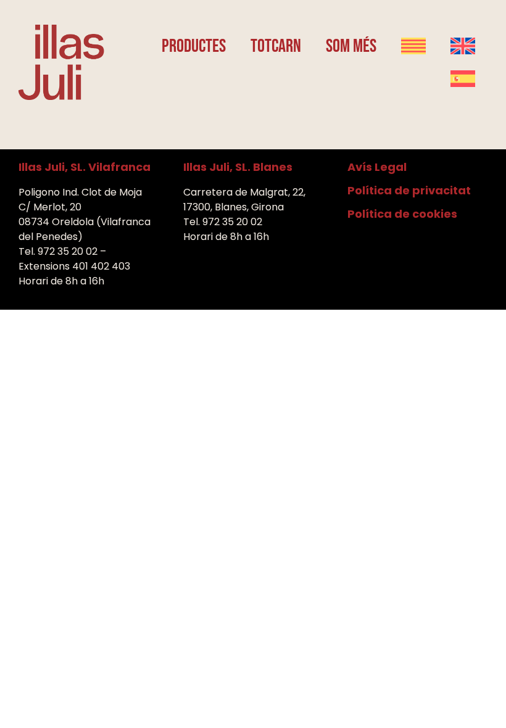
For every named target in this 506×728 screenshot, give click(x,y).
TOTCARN (276, 46)
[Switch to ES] (462, 78)
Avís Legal (377, 167)
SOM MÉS (351, 46)
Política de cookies (402, 213)
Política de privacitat (409, 190)
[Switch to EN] (462, 46)
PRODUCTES (194, 46)
